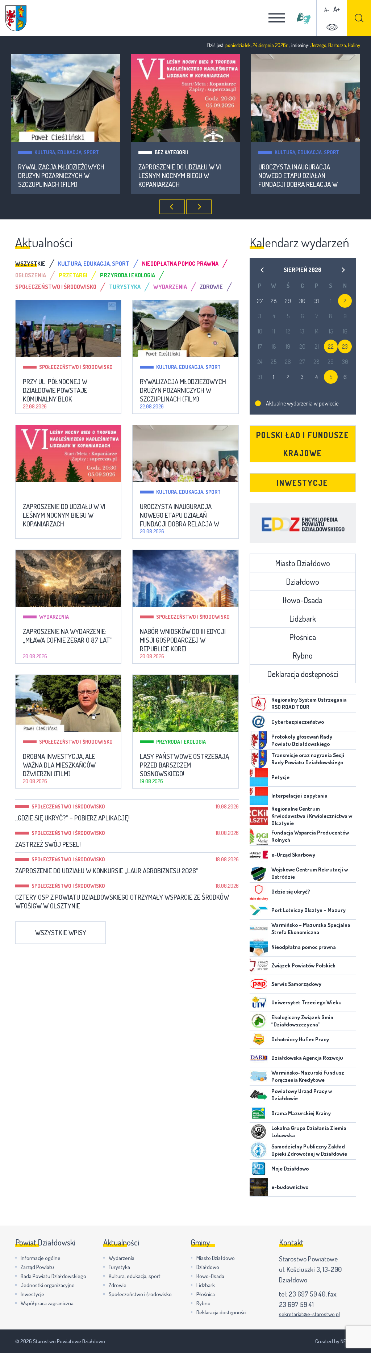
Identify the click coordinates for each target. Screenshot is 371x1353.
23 (345, 346)
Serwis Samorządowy (296, 983)
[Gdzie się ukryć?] (259, 892)
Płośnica (302, 637)
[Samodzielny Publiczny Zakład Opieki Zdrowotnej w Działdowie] (259, 1150)
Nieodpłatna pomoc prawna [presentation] (180, 263)
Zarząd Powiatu (37, 1267)
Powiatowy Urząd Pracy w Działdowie (301, 1095)
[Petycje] (259, 777)
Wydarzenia (54, 617)
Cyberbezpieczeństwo (297, 721)
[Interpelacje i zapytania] (259, 796)
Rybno (302, 655)
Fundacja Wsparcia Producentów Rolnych (310, 836)
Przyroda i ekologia (181, 742)
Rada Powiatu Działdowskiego (53, 1276)
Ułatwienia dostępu (332, 27)
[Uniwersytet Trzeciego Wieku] (259, 1002)
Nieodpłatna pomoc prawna (303, 947)
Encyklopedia (303, 523)
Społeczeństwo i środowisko (76, 367)
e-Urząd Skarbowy (293, 854)
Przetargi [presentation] (73, 275)
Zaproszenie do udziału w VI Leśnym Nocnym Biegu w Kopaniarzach (179, 176)
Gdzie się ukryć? (290, 891)
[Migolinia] (304, 18)
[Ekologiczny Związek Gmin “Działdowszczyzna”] (259, 1021)
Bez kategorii (171, 152)
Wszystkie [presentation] (30, 263)
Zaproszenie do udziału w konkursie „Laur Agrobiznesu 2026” (106, 870)
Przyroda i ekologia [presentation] (127, 275)
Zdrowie (117, 1285)
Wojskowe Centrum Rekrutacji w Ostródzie (309, 873)
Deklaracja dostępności (302, 674)
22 (331, 346)
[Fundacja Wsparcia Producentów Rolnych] (259, 836)
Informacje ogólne (41, 1258)
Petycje (280, 777)
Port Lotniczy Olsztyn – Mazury (308, 910)
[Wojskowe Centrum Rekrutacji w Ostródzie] (259, 873)
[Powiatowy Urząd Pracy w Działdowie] (259, 1095)
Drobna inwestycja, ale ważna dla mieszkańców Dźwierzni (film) (59, 765)
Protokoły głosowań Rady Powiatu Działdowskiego (301, 740)
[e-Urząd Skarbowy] (259, 855)
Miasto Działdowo (302, 563)
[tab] (36, 263)
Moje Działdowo (290, 1168)
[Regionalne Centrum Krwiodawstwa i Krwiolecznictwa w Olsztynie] (259, 816)
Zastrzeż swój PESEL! (48, 844)
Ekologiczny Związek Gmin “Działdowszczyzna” (302, 1021)
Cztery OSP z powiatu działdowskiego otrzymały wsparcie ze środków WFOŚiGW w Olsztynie (122, 901)
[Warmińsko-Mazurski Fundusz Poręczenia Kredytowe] (259, 1076)
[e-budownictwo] (259, 1187)
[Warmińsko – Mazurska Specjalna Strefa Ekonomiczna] (259, 929)
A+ (336, 8)
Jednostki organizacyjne (48, 1285)
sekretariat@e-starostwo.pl (309, 1314)
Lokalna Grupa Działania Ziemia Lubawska (308, 1132)
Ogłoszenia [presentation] (30, 275)
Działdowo (302, 581)
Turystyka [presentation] (125, 286)
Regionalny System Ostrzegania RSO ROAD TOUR (309, 703)
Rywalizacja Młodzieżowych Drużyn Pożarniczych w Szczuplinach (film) (61, 176)
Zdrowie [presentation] (211, 286)
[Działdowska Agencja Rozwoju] (259, 1058)
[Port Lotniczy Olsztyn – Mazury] (259, 910)
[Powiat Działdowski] (15, 18)
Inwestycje (302, 483)
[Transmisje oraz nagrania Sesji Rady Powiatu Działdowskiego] (259, 759)
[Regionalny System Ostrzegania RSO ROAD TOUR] (259, 703)
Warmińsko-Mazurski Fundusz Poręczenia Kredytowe (307, 1076)
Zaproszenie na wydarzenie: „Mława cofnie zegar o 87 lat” (67, 635)
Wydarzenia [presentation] (170, 286)
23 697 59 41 (296, 1304)
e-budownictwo (289, 1187)
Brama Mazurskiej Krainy (301, 1113)
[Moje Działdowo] (259, 1169)
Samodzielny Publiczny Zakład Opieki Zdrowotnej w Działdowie (309, 1150)
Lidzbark (302, 618)
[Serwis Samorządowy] (259, 984)
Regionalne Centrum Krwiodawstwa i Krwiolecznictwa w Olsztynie (311, 816)
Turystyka (119, 1267)
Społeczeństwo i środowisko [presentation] (55, 286)
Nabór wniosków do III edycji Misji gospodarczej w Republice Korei (183, 640)
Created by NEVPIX (335, 1341)
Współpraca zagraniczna (47, 1303)
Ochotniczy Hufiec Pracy (300, 1039)
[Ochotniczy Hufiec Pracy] (259, 1039)
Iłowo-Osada (302, 600)
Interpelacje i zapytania (299, 795)
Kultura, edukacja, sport (66, 152)
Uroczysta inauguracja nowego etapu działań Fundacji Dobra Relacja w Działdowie (298, 176)
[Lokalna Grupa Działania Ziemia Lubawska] (259, 1132)
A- (326, 10)
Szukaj (359, 18)
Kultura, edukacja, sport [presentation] (93, 263)
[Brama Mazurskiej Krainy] (259, 1113)
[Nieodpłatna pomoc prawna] (259, 947)
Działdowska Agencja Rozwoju (307, 1057)
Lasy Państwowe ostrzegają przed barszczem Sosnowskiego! (184, 765)
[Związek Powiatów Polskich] (259, 966)
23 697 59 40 (307, 1293)
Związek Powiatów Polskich (303, 965)
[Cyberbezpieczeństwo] (259, 722)
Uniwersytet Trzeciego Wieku (306, 1002)
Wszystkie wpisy (60, 932)
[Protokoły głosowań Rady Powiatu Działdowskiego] (259, 740)
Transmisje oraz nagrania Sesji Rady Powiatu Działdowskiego (307, 759)
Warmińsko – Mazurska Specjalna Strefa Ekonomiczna (310, 928)
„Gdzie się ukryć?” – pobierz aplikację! (72, 818)
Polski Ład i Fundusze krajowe (302, 444)
